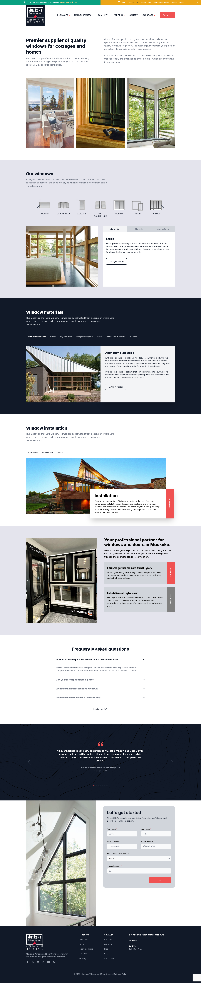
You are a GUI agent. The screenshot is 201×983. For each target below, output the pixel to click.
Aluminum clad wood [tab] (37, 336)
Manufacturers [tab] (163, 229)
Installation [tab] (33, 452)
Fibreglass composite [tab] (84, 336)
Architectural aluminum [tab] (115, 336)
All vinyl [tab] (53, 336)
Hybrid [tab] (99, 336)
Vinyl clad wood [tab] (66, 336)
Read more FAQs (100, 709)
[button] (38, 207)
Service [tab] (60, 452)
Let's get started (117, 261)
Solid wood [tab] (133, 336)
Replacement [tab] (47, 452)
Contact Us (167, 15)
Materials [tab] (139, 229)
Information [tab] (115, 229)
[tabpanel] (139, 250)
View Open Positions (68, 2)
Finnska (135, 2)
